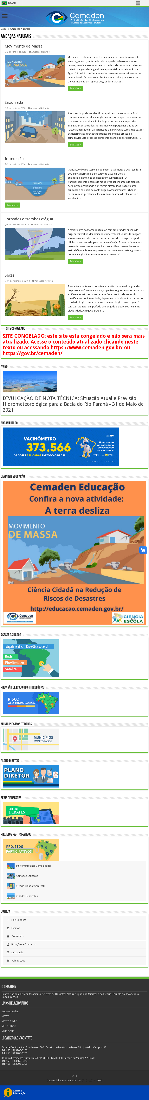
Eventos (14, 928)
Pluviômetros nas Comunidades (33, 865)
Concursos (16, 936)
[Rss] (73, 1076)
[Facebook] (76, 1076)
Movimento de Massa (24, 46)
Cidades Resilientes (26, 896)
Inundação (14, 158)
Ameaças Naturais (40, 52)
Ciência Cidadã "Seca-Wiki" (30, 886)
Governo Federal (11, 1011)
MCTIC (5, 1016)
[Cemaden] (74, 17)
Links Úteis (16, 952)
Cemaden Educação (26, 875)
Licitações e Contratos (22, 944)
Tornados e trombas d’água (29, 219)
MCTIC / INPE (9, 1021)
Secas (10, 275)
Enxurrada (14, 102)
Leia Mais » (75, 88)
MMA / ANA (8, 1030)
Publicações (17, 960)
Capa (4, 28)
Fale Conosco (17, 919)
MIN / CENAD (9, 1026)
